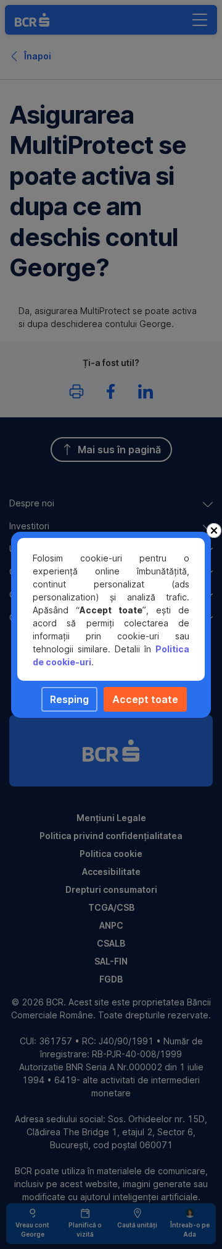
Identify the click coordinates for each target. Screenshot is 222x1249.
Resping (69, 699)
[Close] (214, 530)
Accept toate (145, 699)
